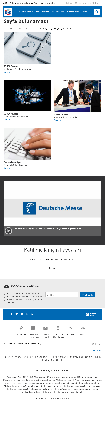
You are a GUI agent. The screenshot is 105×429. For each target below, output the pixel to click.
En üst (98, 350)
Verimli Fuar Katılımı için (37, 8)
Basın (84, 11)
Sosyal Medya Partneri (38, 8)
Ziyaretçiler (73, 11)
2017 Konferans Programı (40, 9)
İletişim (69, 3)
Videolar (60, 6)
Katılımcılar (58, 11)
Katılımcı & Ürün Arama (65, 8)
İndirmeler (61, 10)
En (100, 3)
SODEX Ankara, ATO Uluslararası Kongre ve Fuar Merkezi (29, 3)
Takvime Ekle (84, 3)
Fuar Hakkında (25, 11)
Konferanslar (42, 11)
